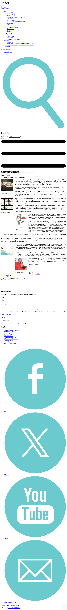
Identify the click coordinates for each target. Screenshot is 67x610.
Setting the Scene (8, 334)
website (38, 274)
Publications (10, 37)
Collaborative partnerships (14, 27)
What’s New (10, 42)
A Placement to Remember (11, 339)
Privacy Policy (52, 311)
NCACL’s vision (11, 15)
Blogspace (6, 40)
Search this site (4, 136)
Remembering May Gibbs (10, 331)
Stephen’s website (5, 279)
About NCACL (11, 13)
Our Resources (8, 33)
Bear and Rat (21, 278)
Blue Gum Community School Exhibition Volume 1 (20, 43)
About (5, 11)
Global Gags (7, 341)
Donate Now (7, 46)
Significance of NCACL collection (16, 17)
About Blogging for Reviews (11, 333)
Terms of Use (62, 311)
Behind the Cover (8, 336)
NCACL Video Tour (12, 14)
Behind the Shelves (9, 340)
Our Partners (7, 26)
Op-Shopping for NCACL (11, 337)
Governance (10, 18)
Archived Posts (4, 346)
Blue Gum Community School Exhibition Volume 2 (20, 45)
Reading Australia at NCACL (11, 330)
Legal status (10, 23)
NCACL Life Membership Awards (16, 21)
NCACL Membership (12, 32)
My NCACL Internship (10, 343)
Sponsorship (10, 29)
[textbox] (33, 135)
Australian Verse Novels (13, 39)
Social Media (10, 36)
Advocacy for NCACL (13, 30)
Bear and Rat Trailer (8, 275)
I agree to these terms (6, 314)
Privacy (9, 24)
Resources (10, 34)
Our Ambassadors (11, 20)
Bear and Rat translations (9, 276)
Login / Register (5, 8)
